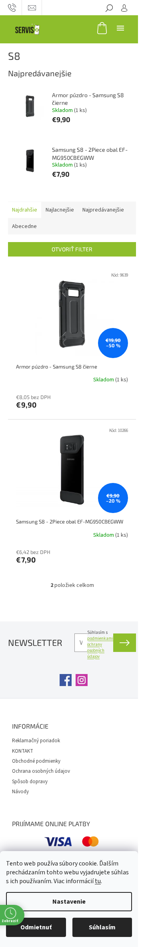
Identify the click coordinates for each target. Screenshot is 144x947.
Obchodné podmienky (36, 761)
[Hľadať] (109, 7)
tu (98, 881)
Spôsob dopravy (30, 781)
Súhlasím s (100, 644)
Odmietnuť (36, 927)
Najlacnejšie (60, 210)
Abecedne (24, 226)
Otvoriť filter (72, 249)
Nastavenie (69, 901)
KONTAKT (22, 751)
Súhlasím (102, 927)
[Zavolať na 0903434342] (12, 7)
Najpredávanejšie (103, 210)
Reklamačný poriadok (36, 740)
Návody (20, 791)
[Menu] (120, 27)
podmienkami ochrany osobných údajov (100, 647)
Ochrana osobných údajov (41, 771)
